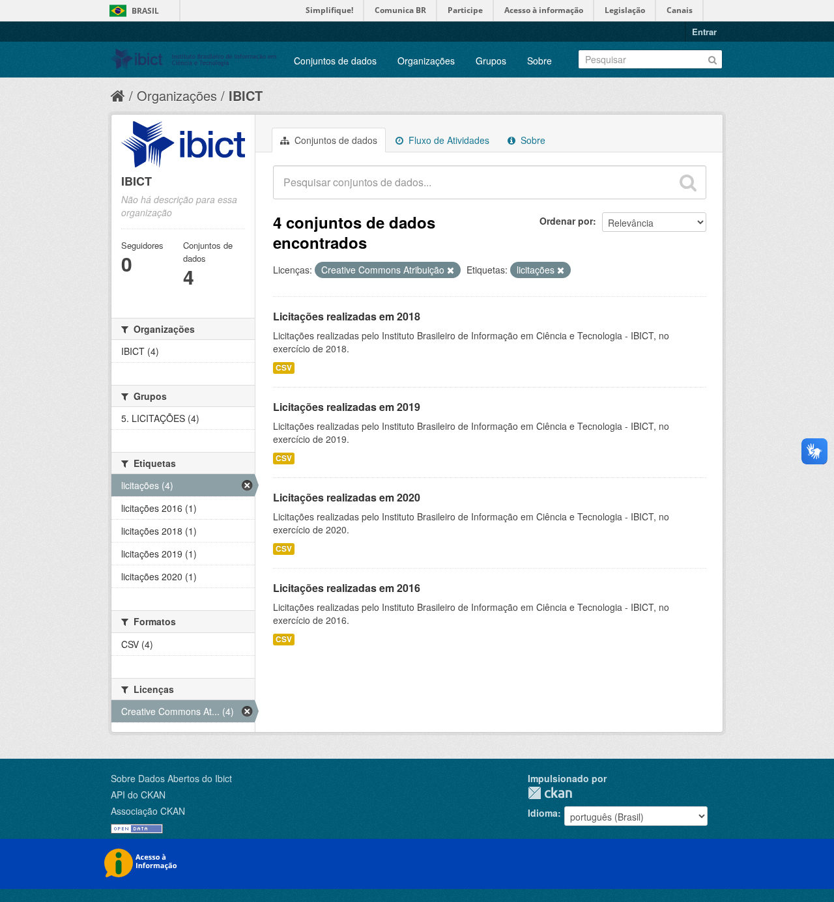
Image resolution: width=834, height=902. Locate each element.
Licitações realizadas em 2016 (346, 587)
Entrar (704, 31)
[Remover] (450, 270)
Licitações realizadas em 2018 (346, 316)
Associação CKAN (148, 810)
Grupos (491, 60)
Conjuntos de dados (335, 60)
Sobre (539, 60)
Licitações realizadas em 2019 (346, 406)
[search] (688, 182)
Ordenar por (566, 220)
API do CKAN (138, 794)
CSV (284, 367)
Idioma (543, 812)
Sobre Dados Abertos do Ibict (171, 778)
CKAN (550, 793)
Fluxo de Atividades (447, 140)
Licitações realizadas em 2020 (346, 497)
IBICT (246, 95)
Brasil (145, 10)
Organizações (426, 60)
